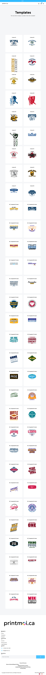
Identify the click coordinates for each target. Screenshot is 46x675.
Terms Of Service (23, 663)
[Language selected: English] (41, 674)
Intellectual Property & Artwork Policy (22, 667)
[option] (42, 674)
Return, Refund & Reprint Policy (12, 664)
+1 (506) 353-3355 (6, 648)
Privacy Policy (23, 668)
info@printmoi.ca (6, 650)
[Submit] (40, 657)
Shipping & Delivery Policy (23, 665)
